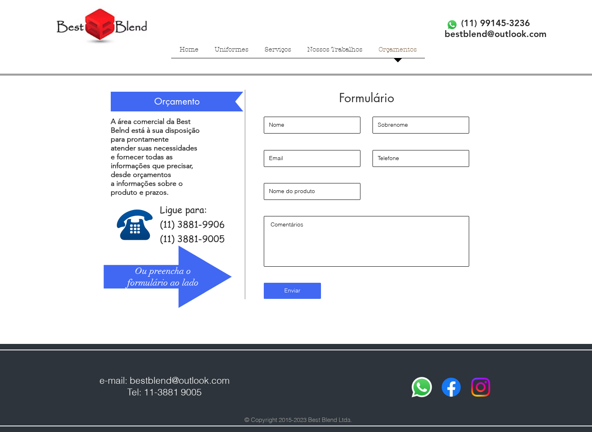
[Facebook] (451, 387)
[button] (232, 52)
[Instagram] (480, 387)
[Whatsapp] (422, 387)
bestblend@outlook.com (180, 380)
